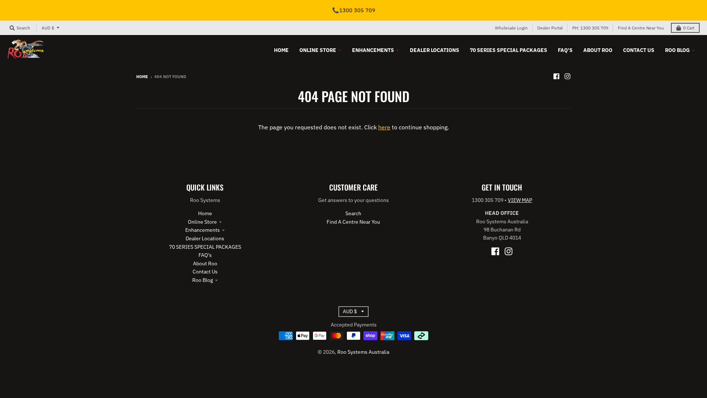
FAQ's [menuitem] (565, 50)
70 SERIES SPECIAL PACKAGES (205, 247)
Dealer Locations (205, 238)
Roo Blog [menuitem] (677, 50)
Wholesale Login (511, 28)
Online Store (202, 222)
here (384, 127)
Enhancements (202, 230)
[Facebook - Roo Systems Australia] (556, 76)
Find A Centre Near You (641, 28)
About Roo (205, 263)
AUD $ (48, 28)
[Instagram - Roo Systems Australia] (567, 76)
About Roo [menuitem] (597, 50)
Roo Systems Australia (363, 352)
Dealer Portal (550, 28)
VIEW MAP (520, 200)
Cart (688, 28)
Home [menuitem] (281, 50)
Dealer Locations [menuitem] (434, 50)
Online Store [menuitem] (317, 50)
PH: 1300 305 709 (590, 28)
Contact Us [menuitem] (638, 50)
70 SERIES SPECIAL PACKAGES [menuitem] (508, 50)
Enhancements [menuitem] (373, 50)
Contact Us (205, 271)
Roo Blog (202, 280)
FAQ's (205, 255)
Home (142, 76)
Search (353, 213)
